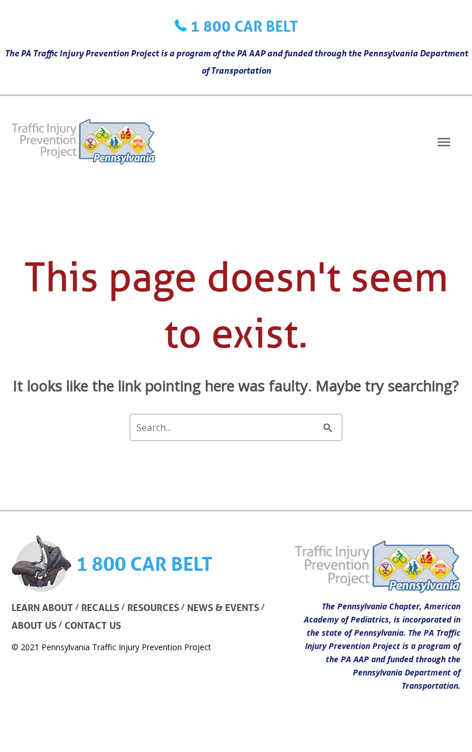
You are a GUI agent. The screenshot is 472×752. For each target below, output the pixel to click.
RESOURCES (153, 607)
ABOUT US (34, 625)
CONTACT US (92, 625)
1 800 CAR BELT (244, 26)
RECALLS (100, 607)
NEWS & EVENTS (223, 607)
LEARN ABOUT (42, 607)
